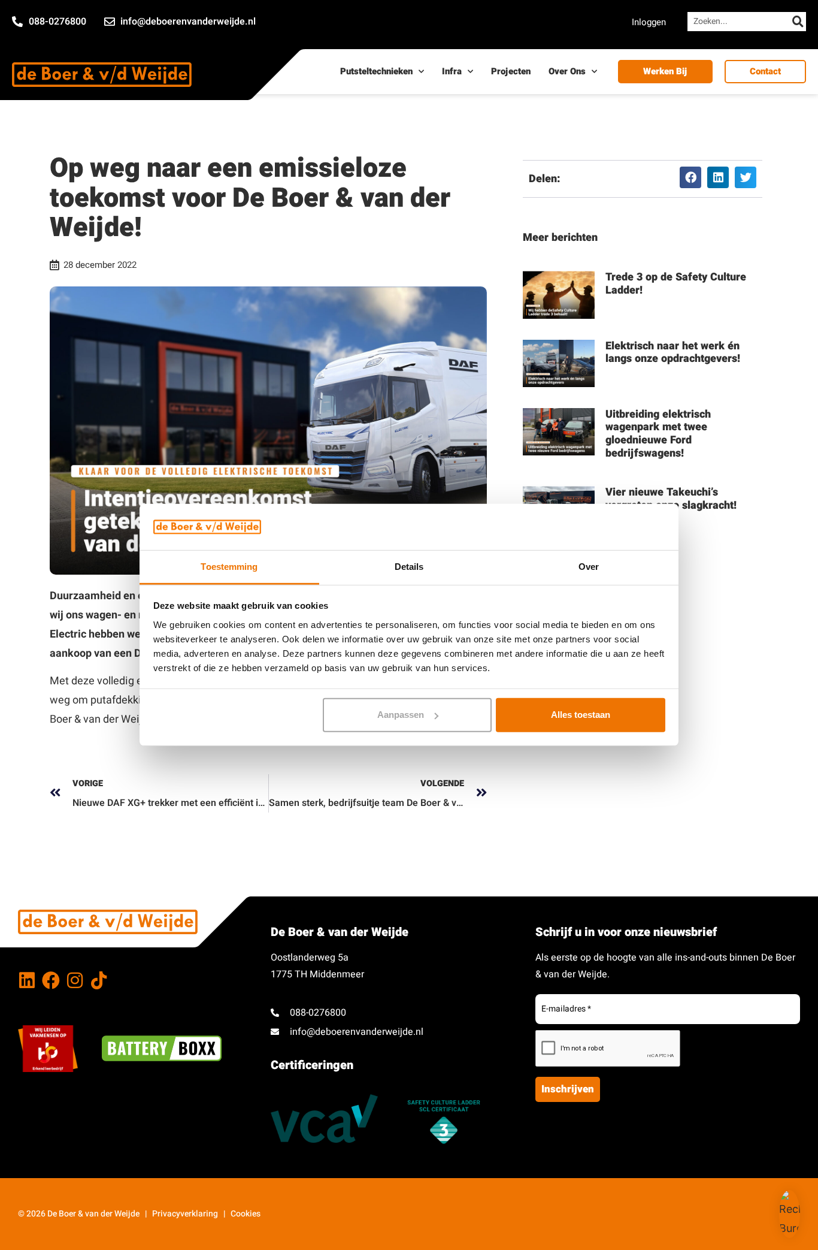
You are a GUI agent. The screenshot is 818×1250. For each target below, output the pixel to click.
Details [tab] (409, 566)
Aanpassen (400, 714)
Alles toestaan (580, 714)
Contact (765, 71)
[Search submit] (798, 22)
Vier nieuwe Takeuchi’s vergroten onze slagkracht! (671, 499)
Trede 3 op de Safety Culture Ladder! (675, 283)
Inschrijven (567, 1089)
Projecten (511, 71)
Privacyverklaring (185, 1213)
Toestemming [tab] (229, 566)
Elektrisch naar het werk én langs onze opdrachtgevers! (672, 352)
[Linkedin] (27, 980)
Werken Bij (665, 71)
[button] (690, 177)
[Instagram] (75, 980)
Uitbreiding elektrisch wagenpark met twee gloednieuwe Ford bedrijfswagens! (658, 433)
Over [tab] (588, 566)
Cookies (245, 1213)
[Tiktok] (99, 980)
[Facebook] (51, 980)
